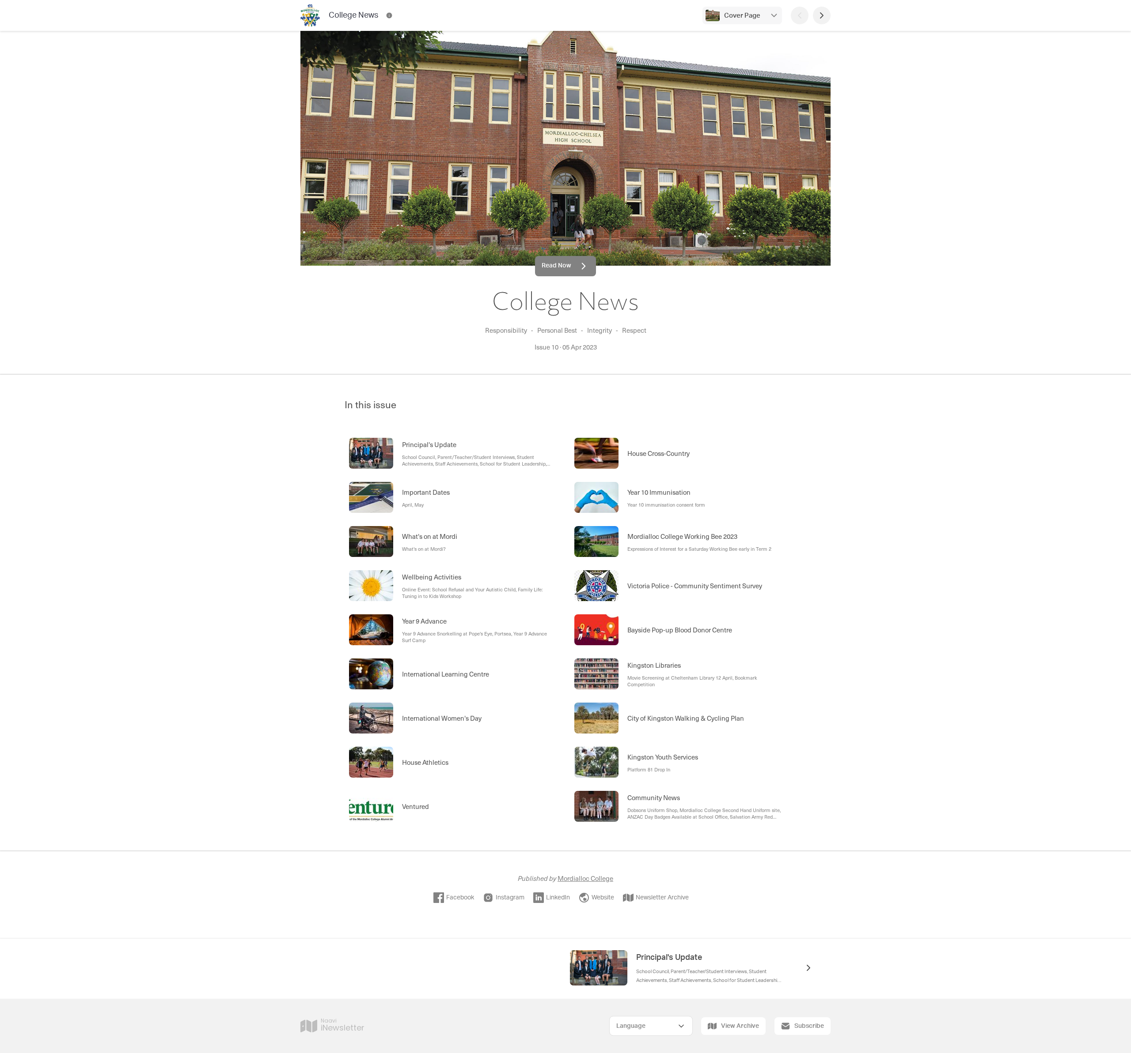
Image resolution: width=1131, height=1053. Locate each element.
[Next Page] (822, 15)
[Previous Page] (799, 15)
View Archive (740, 1026)
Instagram (510, 898)
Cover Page (742, 15)
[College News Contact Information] (389, 15)
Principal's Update (669, 958)
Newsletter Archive (662, 898)
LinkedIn (558, 898)
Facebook (460, 898)
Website (603, 898)
